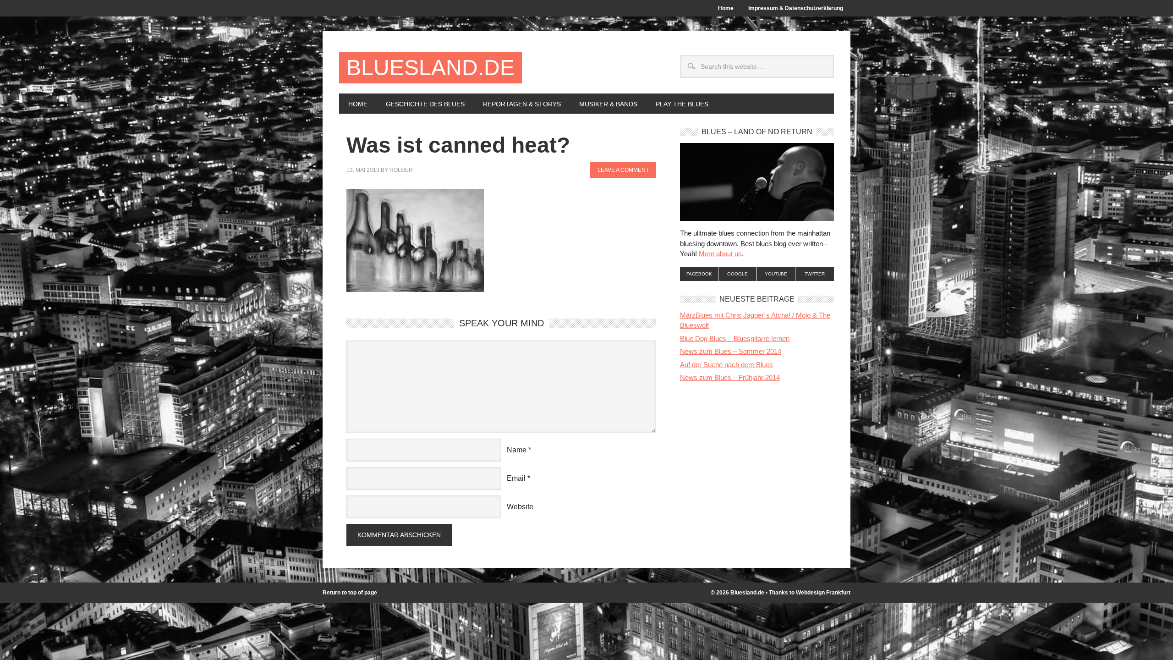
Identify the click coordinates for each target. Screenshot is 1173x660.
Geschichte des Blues (421, 104)
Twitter (815, 273)
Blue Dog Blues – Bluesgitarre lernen (734, 338)
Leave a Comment (623, 170)
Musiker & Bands (603, 104)
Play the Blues (682, 104)
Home (726, 8)
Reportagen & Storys (517, 104)
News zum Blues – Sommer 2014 (730, 351)
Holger (401, 170)
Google (737, 273)
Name (516, 450)
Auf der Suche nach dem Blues (726, 364)
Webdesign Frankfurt (823, 592)
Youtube (776, 273)
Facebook (699, 273)
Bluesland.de (430, 67)
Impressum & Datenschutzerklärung (795, 8)
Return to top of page (350, 592)
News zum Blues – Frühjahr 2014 (730, 377)
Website (520, 507)
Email (516, 478)
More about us (720, 254)
